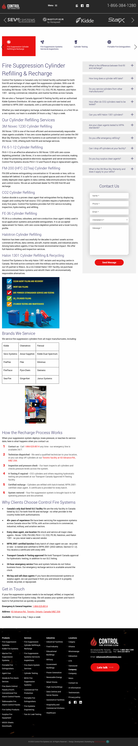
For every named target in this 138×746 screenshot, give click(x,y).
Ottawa (71, 646)
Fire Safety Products (10, 709)
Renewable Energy (54, 677)
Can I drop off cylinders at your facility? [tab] (107, 148)
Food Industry (52, 646)
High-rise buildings (54, 687)
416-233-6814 (124, 652)
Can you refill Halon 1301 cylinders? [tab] (106, 114)
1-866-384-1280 (127, 650)
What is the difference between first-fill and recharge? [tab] (107, 66)
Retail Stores (51, 682)
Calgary (71, 641)
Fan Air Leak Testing (32, 714)
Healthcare (51, 712)
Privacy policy (74, 697)
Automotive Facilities (55, 699)
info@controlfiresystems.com (108, 657)
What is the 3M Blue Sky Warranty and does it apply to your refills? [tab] (107, 170)
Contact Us (73, 683)
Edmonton (72, 656)
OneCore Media (100, 741)
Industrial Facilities (54, 641)
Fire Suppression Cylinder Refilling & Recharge (32, 645)
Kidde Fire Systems (10, 648)
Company (72, 673)
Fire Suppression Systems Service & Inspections (32, 656)
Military (49, 659)
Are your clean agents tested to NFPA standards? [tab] (106, 126)
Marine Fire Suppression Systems (7, 656)
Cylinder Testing (31, 673)
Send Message (109, 262)
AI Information (74, 687)
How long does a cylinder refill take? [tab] (106, 78)
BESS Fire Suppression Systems (29, 681)
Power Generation (54, 672)
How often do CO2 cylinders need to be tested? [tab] (107, 103)
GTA (70, 661)
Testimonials (73, 692)
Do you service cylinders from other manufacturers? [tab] (105, 90)
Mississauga (73, 651)
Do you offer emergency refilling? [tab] (104, 138)
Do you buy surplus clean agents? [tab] (105, 158)
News (70, 678)
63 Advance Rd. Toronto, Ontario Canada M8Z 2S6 (101, 651)
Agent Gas (6, 673)
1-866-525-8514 (32, 446)
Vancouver (72, 665)
